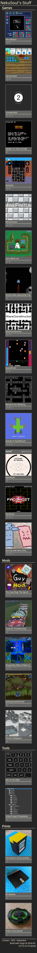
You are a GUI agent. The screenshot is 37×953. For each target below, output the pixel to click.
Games (7, 8)
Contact (5, 940)
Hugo (22, 943)
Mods (6, 560)
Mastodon (21, 940)
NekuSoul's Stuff (15, 2)
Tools (6, 748)
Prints (6, 826)
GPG (13, 940)
